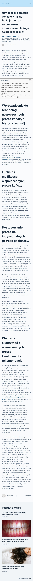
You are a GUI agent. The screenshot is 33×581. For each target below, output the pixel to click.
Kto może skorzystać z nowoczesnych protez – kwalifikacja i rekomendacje (16, 96)
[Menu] (30, 3)
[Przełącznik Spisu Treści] (29, 80)
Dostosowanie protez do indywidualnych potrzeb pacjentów (16, 92)
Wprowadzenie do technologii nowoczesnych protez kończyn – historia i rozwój (15, 84)
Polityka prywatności (24, 578)
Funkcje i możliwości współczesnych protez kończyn (15, 88)
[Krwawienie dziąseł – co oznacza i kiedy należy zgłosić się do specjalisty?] (16, 528)
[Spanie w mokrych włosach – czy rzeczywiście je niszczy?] (16, 555)
